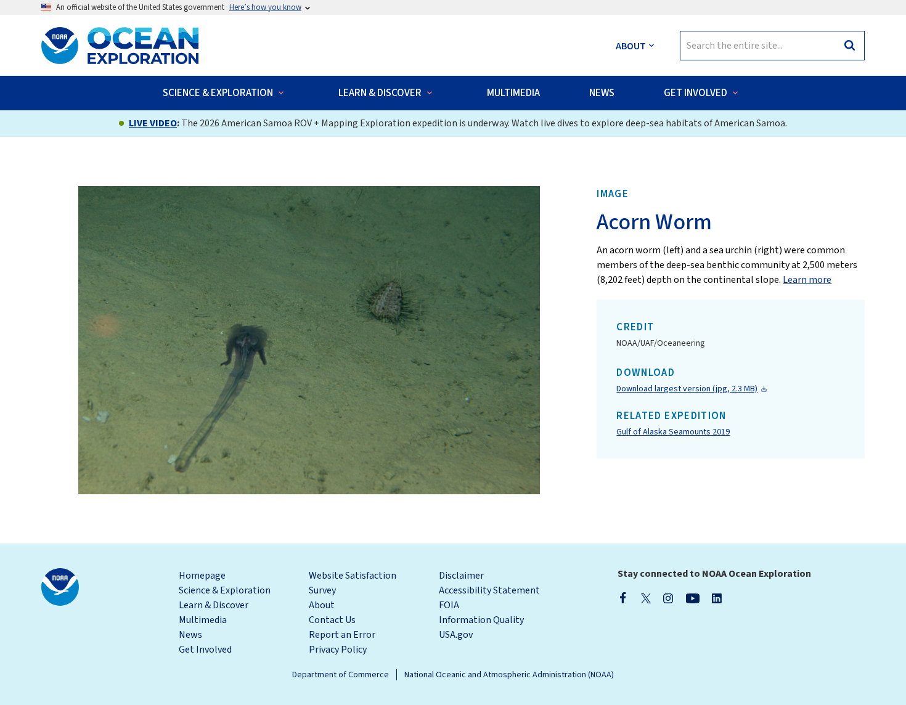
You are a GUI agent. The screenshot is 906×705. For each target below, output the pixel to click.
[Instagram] (668, 597)
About (322, 605)
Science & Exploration (225, 590)
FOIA (449, 605)
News (190, 635)
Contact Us (332, 620)
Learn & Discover (213, 605)
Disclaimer (461, 575)
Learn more (807, 280)
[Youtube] (692, 597)
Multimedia (203, 620)
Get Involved (205, 649)
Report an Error (342, 635)
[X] (646, 597)
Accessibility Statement (489, 590)
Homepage (202, 575)
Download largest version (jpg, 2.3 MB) (686, 389)
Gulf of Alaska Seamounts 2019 (673, 432)
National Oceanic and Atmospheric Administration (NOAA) (509, 674)
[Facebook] (623, 597)
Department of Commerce (340, 674)
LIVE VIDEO (153, 123)
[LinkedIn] (717, 597)
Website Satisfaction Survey (352, 583)
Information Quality (481, 620)
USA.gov (456, 635)
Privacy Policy (338, 649)
